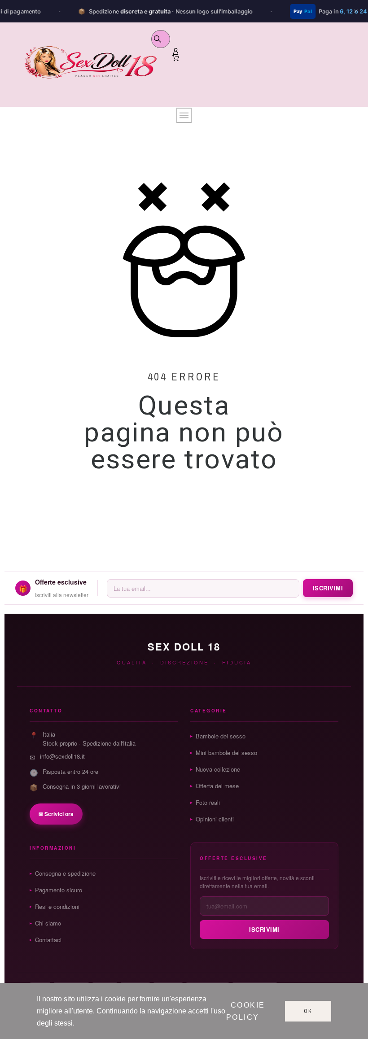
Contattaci (48, 939)
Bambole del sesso (220, 736)
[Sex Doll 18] (90, 66)
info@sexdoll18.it (62, 756)
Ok (308, 1011)
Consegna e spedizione (65, 873)
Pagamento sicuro (58, 890)
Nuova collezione (218, 769)
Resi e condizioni (57, 906)
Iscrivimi (328, 588)
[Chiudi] (356, 11)
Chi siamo (48, 923)
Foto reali (208, 802)
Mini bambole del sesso (226, 752)
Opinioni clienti (215, 819)
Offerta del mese (217, 785)
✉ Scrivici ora (56, 814)
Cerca (159, 39)
